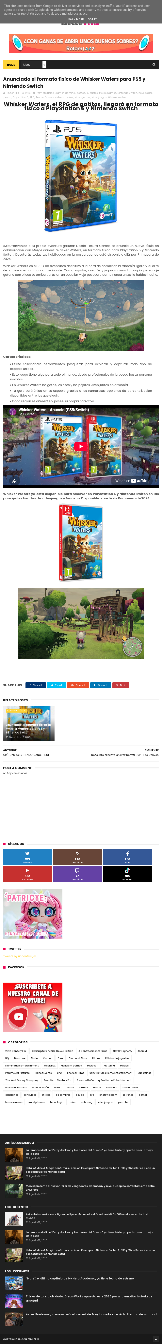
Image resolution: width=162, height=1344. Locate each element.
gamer (59, 93)
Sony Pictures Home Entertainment (111, 1073)
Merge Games (107, 93)
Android (142, 1051)
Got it (92, 19)
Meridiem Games (71, 1065)
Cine (60, 1058)
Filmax (96, 1058)
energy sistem (108, 1094)
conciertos (11, 1094)
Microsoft (93, 1065)
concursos (30, 1094)
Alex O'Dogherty (122, 1051)
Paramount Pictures (17, 1073)
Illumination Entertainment (22, 1065)
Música (124, 1065)
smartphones (36, 1102)
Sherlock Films (75, 1073)
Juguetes (92, 93)
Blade (34, 1058)
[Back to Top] (156, 1339)
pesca (7, 97)
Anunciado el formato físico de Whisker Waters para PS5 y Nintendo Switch (29, 728)
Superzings (144, 1073)
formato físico (45, 93)
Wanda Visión (40, 1087)
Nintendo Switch (127, 93)
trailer (72, 1102)
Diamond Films (78, 1058)
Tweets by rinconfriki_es (20, 956)
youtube (123, 1102)
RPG (32, 97)
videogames (82, 97)
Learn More (75, 19)
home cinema (14, 1102)
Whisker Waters (117, 97)
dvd (91, 1094)
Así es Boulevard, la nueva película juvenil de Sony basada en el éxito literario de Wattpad (91, 1314)
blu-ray (83, 1087)
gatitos (80, 93)
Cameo (47, 1058)
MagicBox (50, 1065)
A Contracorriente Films (92, 1051)
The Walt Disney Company (21, 1080)
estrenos (128, 1094)
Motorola (109, 1065)
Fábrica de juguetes (117, 1058)
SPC (59, 1073)
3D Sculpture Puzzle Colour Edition (52, 1051)
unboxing (86, 1102)
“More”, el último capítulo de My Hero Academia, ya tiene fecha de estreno (80, 1278)
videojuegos (99, 97)
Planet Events (43, 1073)
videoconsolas (64, 97)
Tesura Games (45, 97)
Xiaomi (69, 1087)
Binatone (19, 1058)
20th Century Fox (15, 1051)
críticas (46, 1094)
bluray (97, 1087)
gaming (70, 93)
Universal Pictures (16, 1087)
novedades (145, 93)
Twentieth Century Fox (57, 1080)
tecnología (56, 1102)
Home (11, 65)
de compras (63, 1094)
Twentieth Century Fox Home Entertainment (104, 1080)
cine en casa (130, 1087)
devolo (80, 1094)
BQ (7, 1058)
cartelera (111, 1087)
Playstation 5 (20, 97)
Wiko (57, 1087)
